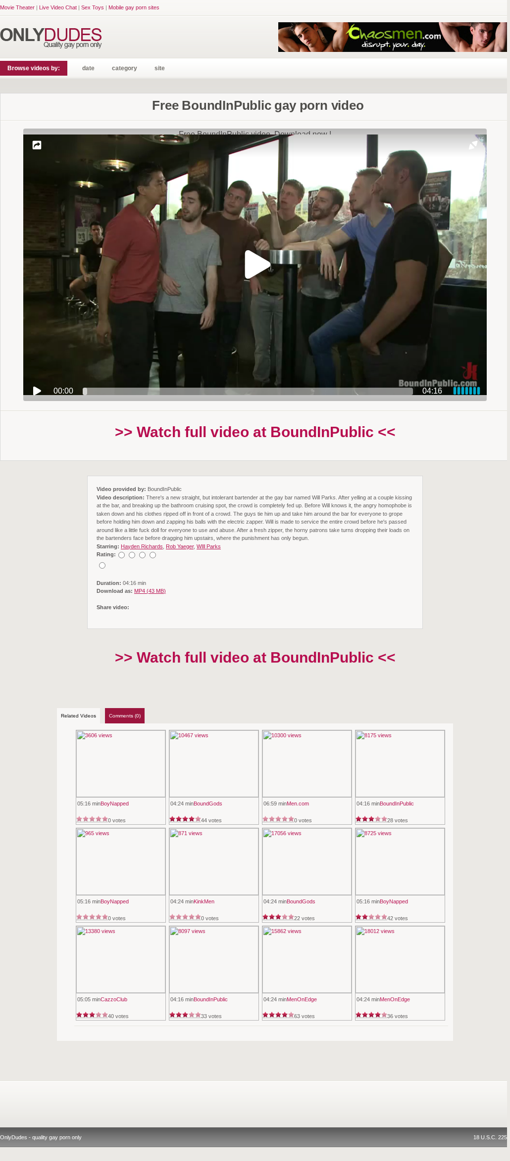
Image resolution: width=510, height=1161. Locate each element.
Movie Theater (17, 7)
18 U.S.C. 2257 (491, 1137)
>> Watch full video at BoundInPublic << (255, 432)
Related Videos (78, 715)
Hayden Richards (142, 546)
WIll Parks (209, 546)
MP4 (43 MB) (150, 591)
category (124, 68)
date (88, 68)
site (159, 68)
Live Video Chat (58, 7)
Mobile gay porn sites (133, 7)
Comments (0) (125, 715)
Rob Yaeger (180, 546)
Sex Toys (92, 7)
